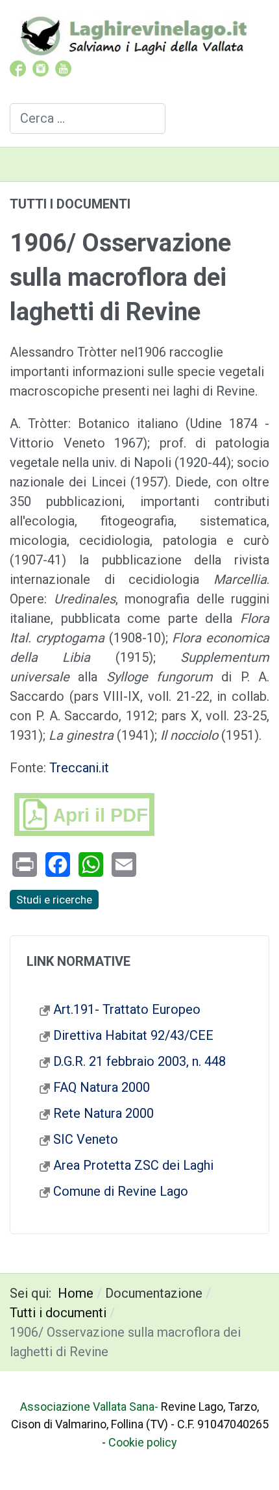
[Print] (25, 864)
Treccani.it (79, 768)
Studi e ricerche (54, 899)
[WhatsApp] (91, 864)
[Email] (124, 864)
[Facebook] (58, 864)
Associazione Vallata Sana (87, 1406)
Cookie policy (142, 1442)
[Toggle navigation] (263, 164)
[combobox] (87, 118)
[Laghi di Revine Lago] (133, 34)
